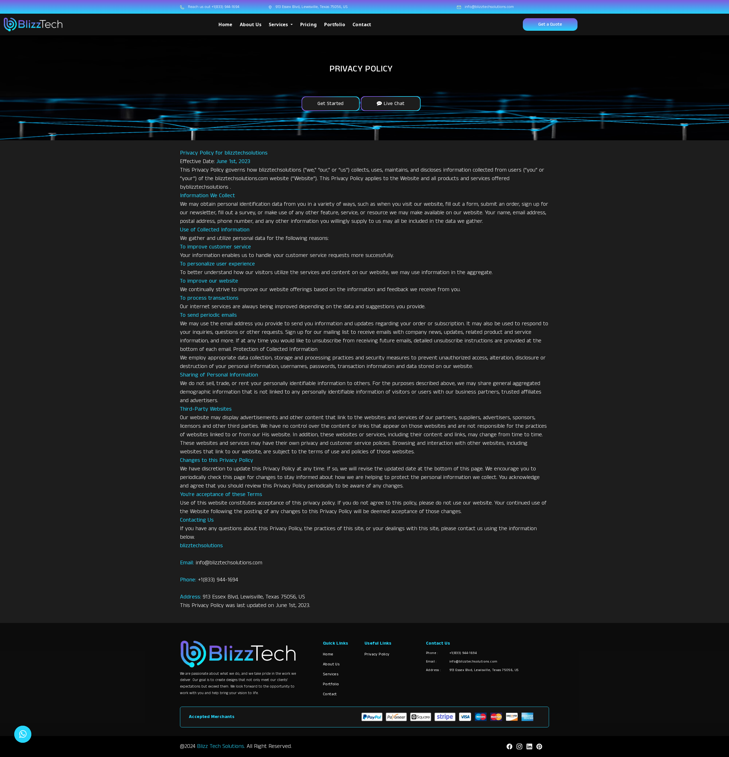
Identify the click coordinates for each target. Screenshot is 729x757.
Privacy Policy (377, 654)
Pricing (308, 24)
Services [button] (279, 24)
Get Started (330, 103)
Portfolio (334, 24)
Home (225, 24)
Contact (362, 24)
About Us (250, 24)
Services (330, 674)
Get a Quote (550, 24)
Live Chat (393, 103)
